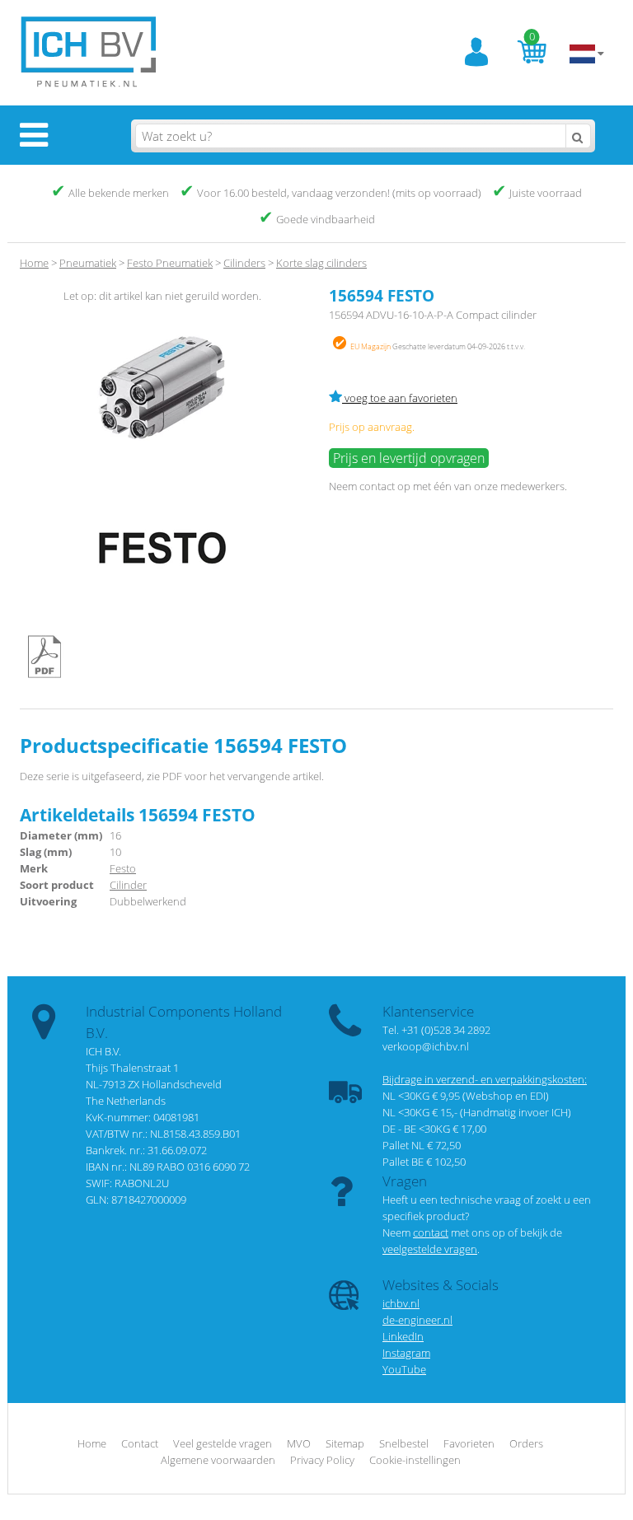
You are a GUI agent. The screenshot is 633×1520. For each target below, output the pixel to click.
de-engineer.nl (417, 1319)
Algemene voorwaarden (218, 1459)
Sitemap (345, 1443)
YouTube (404, 1369)
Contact (139, 1443)
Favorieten (469, 1443)
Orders (526, 1443)
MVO (299, 1443)
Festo (123, 868)
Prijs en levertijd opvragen (409, 458)
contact (377, 486)
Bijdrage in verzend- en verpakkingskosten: (484, 1079)
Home (34, 262)
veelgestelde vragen (429, 1249)
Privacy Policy (322, 1459)
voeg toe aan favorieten (399, 398)
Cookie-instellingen (415, 1459)
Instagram (406, 1352)
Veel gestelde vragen (222, 1443)
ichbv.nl (401, 1303)
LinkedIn (403, 1336)
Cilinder (128, 884)
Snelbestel (404, 1443)
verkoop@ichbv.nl (425, 1046)
